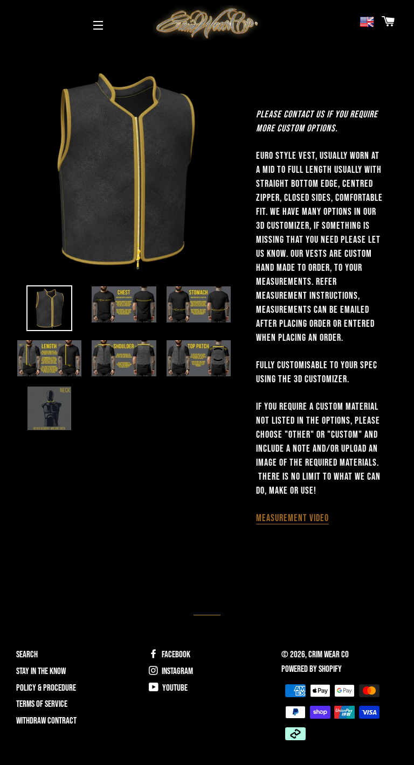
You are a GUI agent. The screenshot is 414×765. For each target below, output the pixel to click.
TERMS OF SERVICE (41, 704)
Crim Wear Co (328, 654)
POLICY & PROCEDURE (46, 688)
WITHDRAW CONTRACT (46, 720)
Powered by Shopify (311, 669)
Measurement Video (292, 518)
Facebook (175, 654)
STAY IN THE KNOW (41, 671)
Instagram (176, 671)
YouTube (174, 688)
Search (27, 654)
